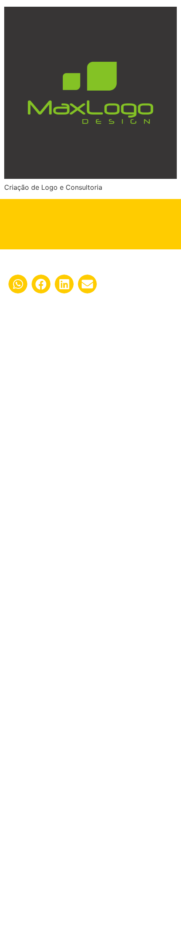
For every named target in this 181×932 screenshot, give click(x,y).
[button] (17, 284)
